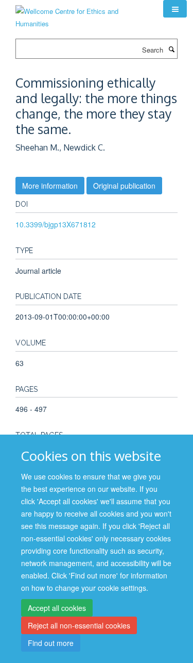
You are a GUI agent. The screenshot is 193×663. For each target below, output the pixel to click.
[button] (175, 9)
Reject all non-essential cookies (79, 625)
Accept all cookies (57, 608)
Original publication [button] (124, 185)
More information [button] (50, 185)
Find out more (51, 643)
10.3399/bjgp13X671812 (55, 224)
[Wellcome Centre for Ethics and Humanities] (81, 14)
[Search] (171, 49)
